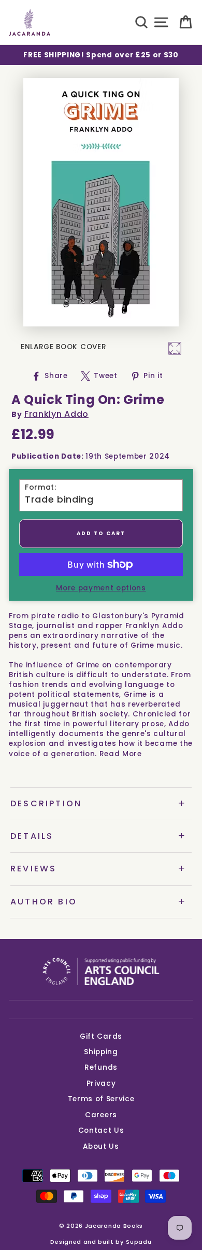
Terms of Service (101, 1099)
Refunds (101, 1067)
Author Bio (43, 902)
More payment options (101, 588)
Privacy (101, 1083)
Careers (101, 1115)
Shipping (101, 1052)
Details (31, 836)
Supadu (138, 1242)
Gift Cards (101, 1036)
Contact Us (101, 1130)
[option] (101, 55)
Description (46, 803)
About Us (101, 1146)
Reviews (33, 868)
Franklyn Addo (56, 414)
